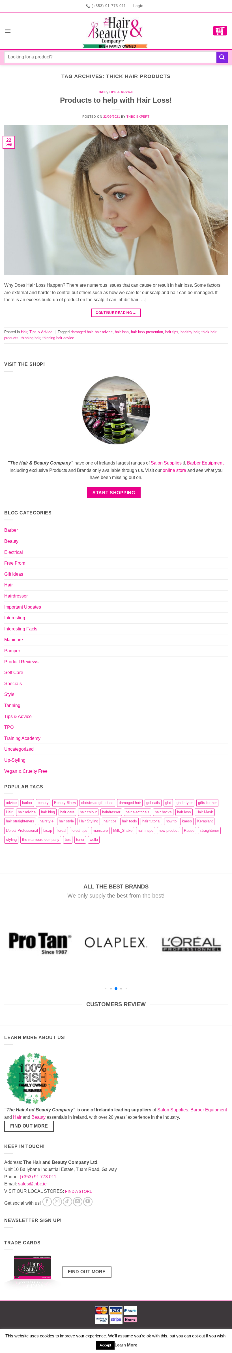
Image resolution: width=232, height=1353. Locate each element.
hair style (66, 821)
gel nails (153, 803)
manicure (100, 830)
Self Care (13, 672)
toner (80, 839)
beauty (43, 803)
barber (27, 803)
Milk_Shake (122, 830)
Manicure (13, 639)
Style (9, 694)
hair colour (88, 812)
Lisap (47, 830)
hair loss (122, 332)
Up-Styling (14, 760)
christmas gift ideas (97, 803)
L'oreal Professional (22, 830)
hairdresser (111, 812)
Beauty (11, 541)
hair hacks (163, 812)
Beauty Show (65, 803)
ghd (168, 803)
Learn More (126, 1345)
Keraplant (205, 821)
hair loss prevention (147, 332)
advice (11, 803)
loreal (61, 830)
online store (174, 470)
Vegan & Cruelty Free (26, 771)
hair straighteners (20, 821)
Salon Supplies (166, 463)
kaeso (187, 821)
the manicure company (40, 839)
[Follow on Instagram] (57, 1201)
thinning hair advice (58, 338)
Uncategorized (19, 749)
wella (94, 839)
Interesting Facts (20, 628)
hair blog (48, 812)
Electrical (13, 552)
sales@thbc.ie (32, 1183)
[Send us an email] (77, 1201)
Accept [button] (105, 1345)
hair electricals (137, 812)
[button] (7, 31)
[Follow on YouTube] (88, 1201)
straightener (209, 830)
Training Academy (22, 738)
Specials (13, 683)
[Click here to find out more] (32, 1274)
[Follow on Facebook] (47, 1201)
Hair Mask (204, 812)
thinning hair (30, 338)
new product (169, 830)
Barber (11, 530)
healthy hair (190, 332)
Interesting (14, 617)
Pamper (12, 650)
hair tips (171, 332)
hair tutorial (151, 821)
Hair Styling (88, 821)
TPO (9, 727)
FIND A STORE (78, 1191)
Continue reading (116, 313)
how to (171, 821)
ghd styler (185, 803)
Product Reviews (21, 661)
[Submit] (222, 57)
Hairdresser (16, 596)
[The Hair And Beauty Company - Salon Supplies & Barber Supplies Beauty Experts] (116, 30)
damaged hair (82, 332)
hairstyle (46, 821)
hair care (67, 812)
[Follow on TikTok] (67, 1201)
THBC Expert (138, 116)
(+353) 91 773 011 (38, 1176)
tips (68, 839)
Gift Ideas (13, 574)
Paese (189, 830)
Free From (14, 563)
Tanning (12, 705)
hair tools (129, 821)
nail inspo (145, 830)
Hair (103, 92)
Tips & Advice (121, 92)
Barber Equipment (205, 463)
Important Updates (22, 607)
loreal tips (79, 830)
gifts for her (207, 803)
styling (11, 839)
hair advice (104, 332)
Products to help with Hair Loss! (116, 100)
